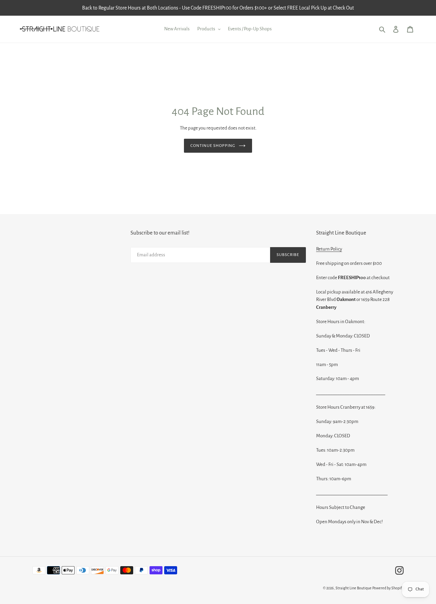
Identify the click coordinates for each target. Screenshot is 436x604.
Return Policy (329, 249)
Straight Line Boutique (354, 588)
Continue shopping (213, 146)
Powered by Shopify (388, 588)
